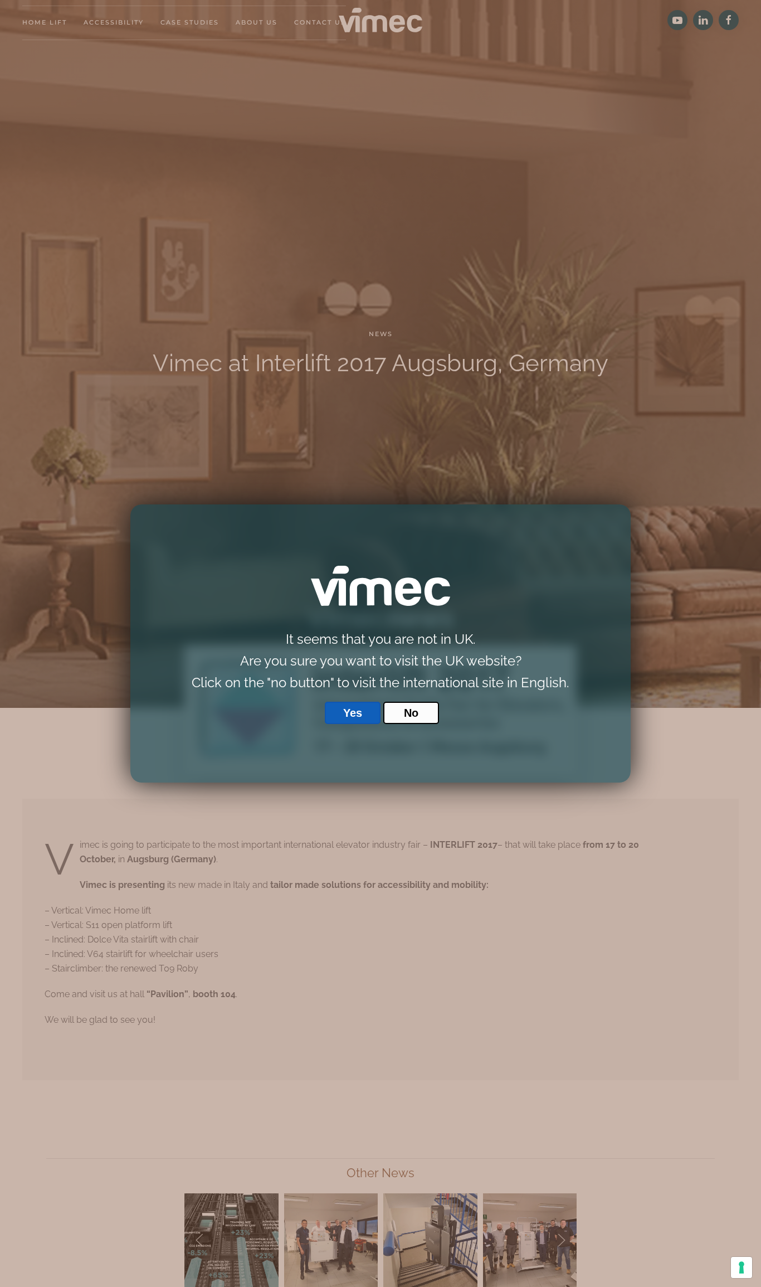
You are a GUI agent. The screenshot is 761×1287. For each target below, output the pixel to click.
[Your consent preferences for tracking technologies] (741, 1267)
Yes (352, 713)
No (411, 713)
